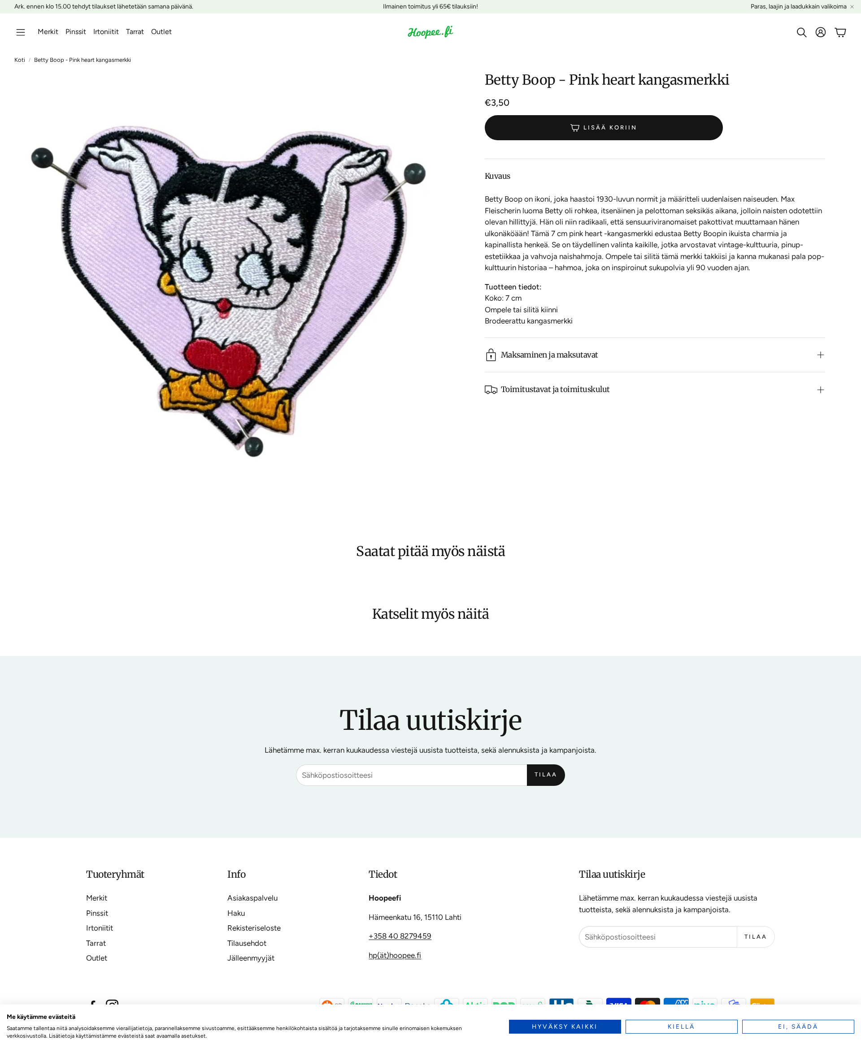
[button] (20, 32)
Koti (19, 59)
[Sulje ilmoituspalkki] (852, 6)
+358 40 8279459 (400, 935)
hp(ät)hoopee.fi (395, 955)
